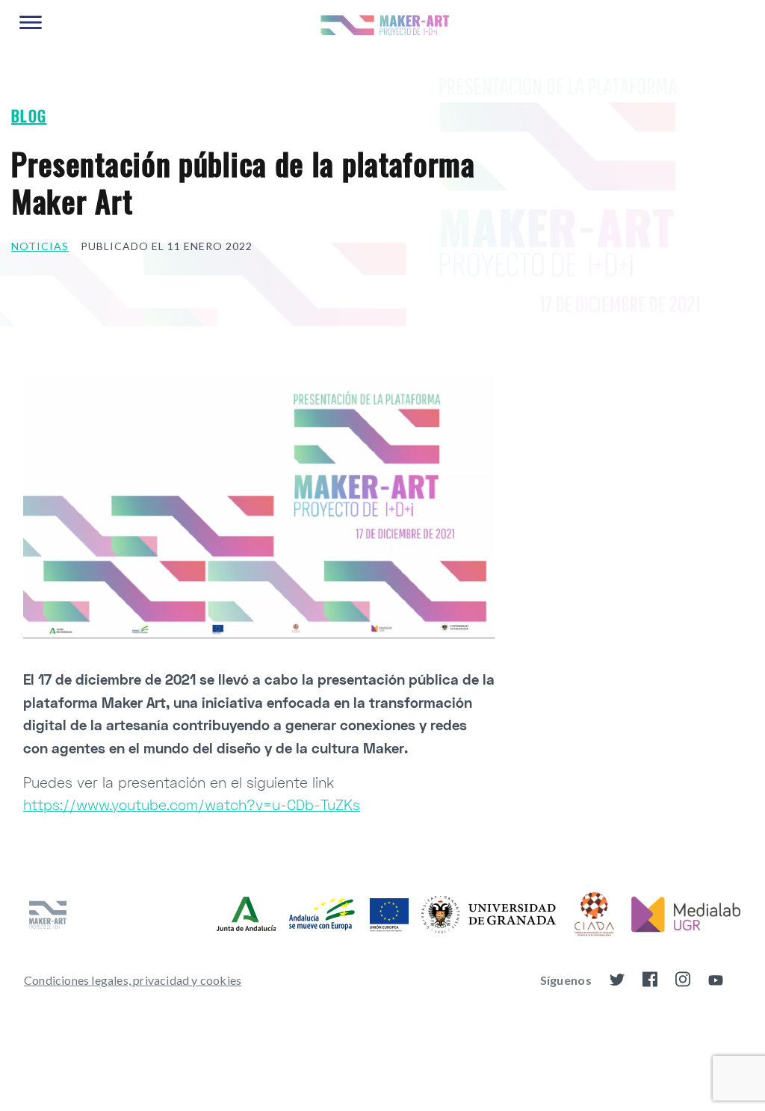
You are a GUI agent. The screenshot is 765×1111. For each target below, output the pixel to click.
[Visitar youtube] (715, 981)
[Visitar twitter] (617, 981)
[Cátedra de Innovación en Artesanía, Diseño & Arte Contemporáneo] (593, 915)
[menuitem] (132, 980)
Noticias (40, 246)
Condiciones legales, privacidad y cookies (132, 980)
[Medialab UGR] (686, 914)
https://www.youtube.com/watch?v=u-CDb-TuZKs (191, 804)
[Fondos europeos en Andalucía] (313, 914)
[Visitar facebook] (649, 982)
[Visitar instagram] (682, 982)
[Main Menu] (30, 23)
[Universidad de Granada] (488, 914)
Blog (29, 116)
